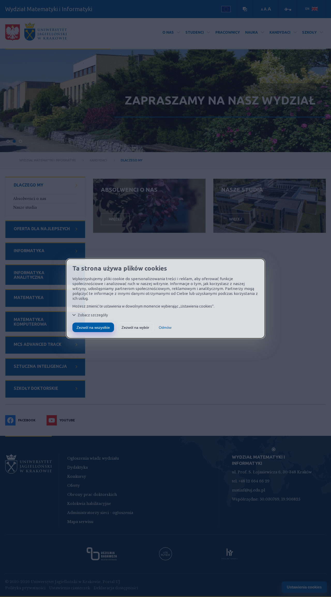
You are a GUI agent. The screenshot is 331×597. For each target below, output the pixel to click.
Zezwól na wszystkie (93, 327)
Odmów (165, 327)
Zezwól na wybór (135, 327)
